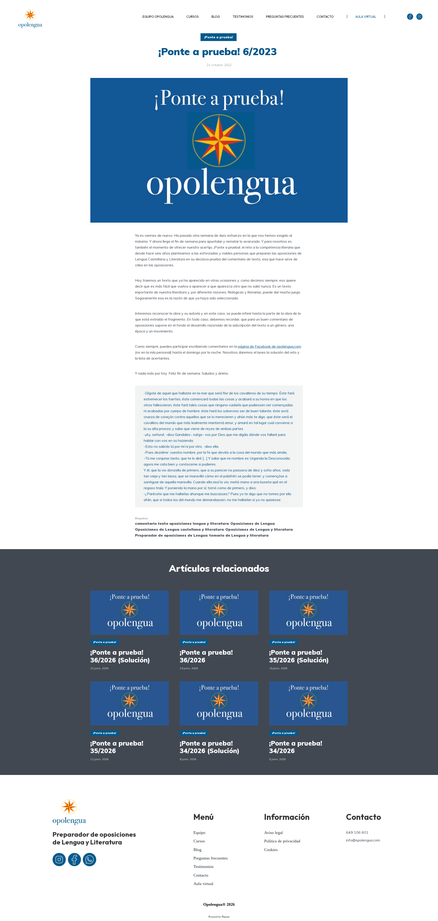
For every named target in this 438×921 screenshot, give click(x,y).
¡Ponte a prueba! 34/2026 (295, 747)
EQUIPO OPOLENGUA (158, 17)
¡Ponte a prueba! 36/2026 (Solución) (120, 656)
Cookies (271, 849)
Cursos (199, 841)
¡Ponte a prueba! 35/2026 (116, 747)
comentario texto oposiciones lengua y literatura (182, 523)
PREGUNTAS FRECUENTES (285, 17)
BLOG (215, 17)
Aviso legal (273, 832)
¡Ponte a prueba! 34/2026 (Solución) (210, 747)
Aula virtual (203, 883)
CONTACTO (325, 17)
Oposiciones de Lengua (252, 523)
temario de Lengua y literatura (239, 535)
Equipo (199, 832)
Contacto (200, 875)
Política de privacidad (282, 841)
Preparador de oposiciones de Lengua (171, 535)
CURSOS (192, 17)
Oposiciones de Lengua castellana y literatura (179, 529)
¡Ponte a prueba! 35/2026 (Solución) (299, 656)
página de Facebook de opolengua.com (269, 346)
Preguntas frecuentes (210, 858)
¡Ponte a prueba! (218, 37)
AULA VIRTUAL (365, 17)
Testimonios (203, 866)
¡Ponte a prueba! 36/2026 (206, 656)
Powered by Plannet (219, 916)
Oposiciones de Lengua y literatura (259, 529)
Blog (197, 849)
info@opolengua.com (363, 840)
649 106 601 (357, 832)
